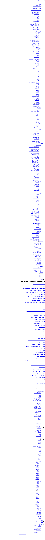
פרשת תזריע (37, 484)
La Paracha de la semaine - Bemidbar (34, 151)
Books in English (38, 264)
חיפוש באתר (39, 3)
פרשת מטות (37, 497)
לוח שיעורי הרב (39, 9)
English (40, 276)
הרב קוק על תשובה (36, 139)
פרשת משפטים (37, 476)
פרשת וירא (37, 464)
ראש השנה (37, 60)
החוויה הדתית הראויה (40, 377)
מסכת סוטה (37, 95)
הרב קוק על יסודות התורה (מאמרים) (37, 313)
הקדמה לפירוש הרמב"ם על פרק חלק (34, 111)
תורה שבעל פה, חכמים (38, 103)
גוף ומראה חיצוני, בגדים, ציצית (37, 254)
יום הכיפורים (37, 205)
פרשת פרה (39, 458)
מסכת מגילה (37, 92)
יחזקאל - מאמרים (37, 221)
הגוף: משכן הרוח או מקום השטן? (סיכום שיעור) (35, 292)
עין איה (38, 132)
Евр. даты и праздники (37, 416)
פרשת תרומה (37, 477)
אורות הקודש (37, 131)
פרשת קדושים (37, 487)
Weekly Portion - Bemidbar (35, 162)
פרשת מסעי (37, 498)
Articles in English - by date (35, 158)
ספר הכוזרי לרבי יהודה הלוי (37, 229)
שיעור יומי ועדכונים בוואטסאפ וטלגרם (36, 10)
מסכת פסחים (37, 87)
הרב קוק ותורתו (39, 232)
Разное (38, 174)
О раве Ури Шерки (38, 269)
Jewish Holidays (37, 159)
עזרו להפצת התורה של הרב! (22, 534)
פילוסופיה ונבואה (41, 336)
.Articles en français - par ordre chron (34, 147)
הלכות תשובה (37, 113)
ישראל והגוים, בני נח (36, 38)
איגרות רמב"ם (37, 112)
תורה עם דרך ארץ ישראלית (39, 298)
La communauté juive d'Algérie (35, 154)
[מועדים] (38, 193)
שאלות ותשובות (41, 241)
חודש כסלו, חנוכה (37, 63)
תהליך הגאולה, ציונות (36, 185)
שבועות (38, 55)
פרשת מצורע (37, 485)
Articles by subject (38, 403)
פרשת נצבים (37, 505)
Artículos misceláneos (36, 180)
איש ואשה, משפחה (36, 190)
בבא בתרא (37, 98)
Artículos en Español (38, 175)
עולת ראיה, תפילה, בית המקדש (35, 134)
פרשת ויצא (37, 467)
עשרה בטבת (37, 207)
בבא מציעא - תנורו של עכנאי (35, 97)
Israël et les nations (38, 399)
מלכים (38, 75)
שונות (38, 192)
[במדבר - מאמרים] (36, 490)
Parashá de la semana (36, 178)
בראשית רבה (37, 83)
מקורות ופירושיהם (38, 245)
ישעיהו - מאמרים (37, 219)
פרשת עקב (37, 501)
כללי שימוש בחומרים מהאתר (37, 6)
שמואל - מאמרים (39, 510)
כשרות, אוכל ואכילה (38, 255)
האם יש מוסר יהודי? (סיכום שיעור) (37, 290)
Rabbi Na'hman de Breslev (35, 27)
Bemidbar (39, 397)
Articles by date (39, 404)
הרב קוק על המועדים (36, 236)
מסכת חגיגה (37, 93)
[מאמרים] (40, 143)
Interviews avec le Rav (36, 155)
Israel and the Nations (36, 166)
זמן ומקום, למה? (41, 338)
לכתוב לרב (41, 272)
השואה (38, 188)
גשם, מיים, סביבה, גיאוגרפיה (35, 45)
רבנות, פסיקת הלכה (36, 105)
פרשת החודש (39, 459)
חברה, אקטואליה (37, 37)
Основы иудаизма (36, 171)
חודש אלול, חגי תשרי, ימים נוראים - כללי (34, 59)
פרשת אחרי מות (37, 486)
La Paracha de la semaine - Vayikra (34, 150)
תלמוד (38, 225)
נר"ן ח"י (43, 331)
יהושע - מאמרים (37, 216)
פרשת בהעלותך (37, 492)
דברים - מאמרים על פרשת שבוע (35, 215)
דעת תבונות (37, 125)
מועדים (40, 193)
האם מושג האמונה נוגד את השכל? (38, 365)
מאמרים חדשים (39, 144)
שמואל (38, 74)
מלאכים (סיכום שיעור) (40, 319)
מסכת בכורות (37, 102)
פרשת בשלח (37, 475)
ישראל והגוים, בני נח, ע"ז (37, 433)
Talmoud (38, 20)
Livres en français (38, 263)
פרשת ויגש (38, 470)
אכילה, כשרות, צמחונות (36, 43)
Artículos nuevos (37, 177)
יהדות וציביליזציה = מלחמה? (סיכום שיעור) (36, 294)
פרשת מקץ (37, 469)
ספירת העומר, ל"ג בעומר (36, 51)
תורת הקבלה (37, 227)
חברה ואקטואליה (37, 184)
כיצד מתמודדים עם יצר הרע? (39, 369)
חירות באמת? (42, 333)
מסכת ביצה (37, 90)
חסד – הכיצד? (42, 350)
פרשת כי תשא (37, 479)
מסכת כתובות (37, 94)
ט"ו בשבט (38, 65)
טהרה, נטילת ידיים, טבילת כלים (37, 256)
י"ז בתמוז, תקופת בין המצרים (35, 200)
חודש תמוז (38, 56)
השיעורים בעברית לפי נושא (37, 7)
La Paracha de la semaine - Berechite (34, 148)
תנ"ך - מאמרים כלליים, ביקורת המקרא (34, 211)
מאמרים (42, 143)
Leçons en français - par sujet (35, 12)
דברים (38, 72)
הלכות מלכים (37, 114)
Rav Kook (37, 28)
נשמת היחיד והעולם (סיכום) (39, 354)
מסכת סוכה (37, 89)
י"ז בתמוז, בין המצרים (36, 57)
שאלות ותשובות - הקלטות (35, 46)
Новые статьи (37, 169)
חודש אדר (39, 455)
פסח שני (38, 197)
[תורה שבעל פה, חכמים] (34, 103)
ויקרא (38, 70)
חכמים (40, 518)
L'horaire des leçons (36, 14)
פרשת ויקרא (37, 482)
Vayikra (38, 17)
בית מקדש (39, 432)
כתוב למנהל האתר (38, 5)
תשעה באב (37, 201)
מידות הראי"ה (37, 234)
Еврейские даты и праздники (35, 170)
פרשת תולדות (37, 466)
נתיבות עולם (37, 121)
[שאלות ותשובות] (38, 241)
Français (40, 275)
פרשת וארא (37, 473)
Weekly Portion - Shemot (35, 160)
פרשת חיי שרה (37, 465)
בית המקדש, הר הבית (38, 250)
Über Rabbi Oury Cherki (37, 271)
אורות (38, 130)
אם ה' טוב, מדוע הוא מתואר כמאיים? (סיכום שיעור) (34, 288)
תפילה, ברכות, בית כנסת (38, 247)
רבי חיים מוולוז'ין (39, 128)
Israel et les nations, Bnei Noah (35, 25)
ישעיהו (38, 76)
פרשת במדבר (37, 491)
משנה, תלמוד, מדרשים (38, 81)
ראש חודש (38, 194)
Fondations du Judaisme (36, 152)
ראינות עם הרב (37, 191)
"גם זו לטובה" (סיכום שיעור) (39, 323)
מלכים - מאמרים (37, 218)
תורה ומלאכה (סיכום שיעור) (39, 315)
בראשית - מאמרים (38, 461)
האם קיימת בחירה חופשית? (39, 371)
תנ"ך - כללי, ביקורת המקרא (35, 68)
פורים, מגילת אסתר (36, 66)
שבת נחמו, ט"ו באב (36, 58)
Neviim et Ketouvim (36, 19)
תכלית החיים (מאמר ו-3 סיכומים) (38, 344)
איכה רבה (38, 84)
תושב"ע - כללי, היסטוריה (36, 104)
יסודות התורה (37, 182)
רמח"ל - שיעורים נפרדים (36, 127)
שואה (38, 39)
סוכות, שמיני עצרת (36, 62)
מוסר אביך (38, 135)
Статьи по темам (36, 168)
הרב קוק (40, 129)
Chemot (38, 16)
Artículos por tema (36, 176)
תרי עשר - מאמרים (38, 514)
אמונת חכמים (42, 327)
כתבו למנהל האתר (22, 535)
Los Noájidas (37, 179)
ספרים (42, 261)
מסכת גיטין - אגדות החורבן (35, 96)
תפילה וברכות (39, 107)
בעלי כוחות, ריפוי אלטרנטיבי (37, 258)
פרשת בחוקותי (37, 489)
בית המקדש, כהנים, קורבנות (35, 41)
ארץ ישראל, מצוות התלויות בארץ (34, 40)
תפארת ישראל (37, 118)
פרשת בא (38, 474)
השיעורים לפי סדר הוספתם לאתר (36, 8)
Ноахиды (38, 173)
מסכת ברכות (37, 85)
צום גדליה (38, 61)
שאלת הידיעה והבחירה (40, 373)
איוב (38, 80)
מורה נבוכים (37, 115)
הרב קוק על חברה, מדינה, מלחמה (34, 239)
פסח (38, 50)
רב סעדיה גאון (39, 108)
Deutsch (40, 278)
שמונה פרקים (37, 110)
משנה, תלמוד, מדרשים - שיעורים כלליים (34, 82)
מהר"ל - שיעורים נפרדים (36, 122)
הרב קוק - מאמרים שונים (36, 240)
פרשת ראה (37, 502)
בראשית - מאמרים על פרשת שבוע (34, 212)
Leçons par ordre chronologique (34, 13)
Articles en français (38, 145)
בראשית (38, 69)
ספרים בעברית (39, 262)
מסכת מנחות (37, 101)
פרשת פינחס (37, 496)
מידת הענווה (42, 362)
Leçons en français (38, 11)
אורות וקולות (42, 348)
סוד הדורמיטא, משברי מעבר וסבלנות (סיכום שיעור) (34, 302)
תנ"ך (40, 67)
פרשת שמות (37, 472)
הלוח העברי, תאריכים (38, 259)
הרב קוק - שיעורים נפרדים (35, 141)
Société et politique (36, 23)
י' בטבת (38, 64)
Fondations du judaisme (36, 21)
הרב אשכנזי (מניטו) (38, 142)
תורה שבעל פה (37, 226)
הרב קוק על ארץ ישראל (36, 140)
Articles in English (38, 156)
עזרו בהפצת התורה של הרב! (41, 382)
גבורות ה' (38, 117)
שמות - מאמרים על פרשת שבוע (35, 213)
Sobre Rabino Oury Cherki (37, 270)
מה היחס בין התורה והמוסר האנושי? (37, 375)
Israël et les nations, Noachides (35, 153)
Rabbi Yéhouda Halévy (36, 26)
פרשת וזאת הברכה (36, 507)
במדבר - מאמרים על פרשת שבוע (35, 214)
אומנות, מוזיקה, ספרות (38, 260)
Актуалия (37, 172)
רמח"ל (40, 123)
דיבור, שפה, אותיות (36, 36)
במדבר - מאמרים (39, 490)
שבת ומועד (39, 248)
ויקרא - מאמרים (39, 481)
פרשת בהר (37, 488)
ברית (44, 309)
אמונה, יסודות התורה (36, 33)
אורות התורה (39, 526)
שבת (38, 49)
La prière (38, 22)
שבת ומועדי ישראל (38, 48)
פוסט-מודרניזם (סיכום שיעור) (39, 286)
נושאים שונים (37, 47)
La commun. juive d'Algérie (37, 400)
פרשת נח (38, 463)
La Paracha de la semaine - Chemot (34, 149)
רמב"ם (40, 109)
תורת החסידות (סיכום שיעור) (39, 284)
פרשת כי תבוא (37, 504)
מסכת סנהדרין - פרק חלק (36, 99)
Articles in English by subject (35, 157)
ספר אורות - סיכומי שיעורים (35, 233)
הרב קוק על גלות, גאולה (36, 238)
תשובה (38, 183)
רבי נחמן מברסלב (39, 231)
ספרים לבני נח (39, 265)
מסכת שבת (37, 86)
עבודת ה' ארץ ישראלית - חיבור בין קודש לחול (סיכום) (34, 360)
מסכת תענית (37, 91)
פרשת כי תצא (37, 503)
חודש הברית (42, 306)
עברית (40, 274)
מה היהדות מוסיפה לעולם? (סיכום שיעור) (36, 296)
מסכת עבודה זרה (37, 100)
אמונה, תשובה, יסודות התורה (37, 244)
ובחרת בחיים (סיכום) (40, 356)
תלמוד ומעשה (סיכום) (40, 352)
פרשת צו (38, 483)
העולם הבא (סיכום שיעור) (39, 321)
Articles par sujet (38, 392)
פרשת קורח (37, 494)
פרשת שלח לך (37, 493)
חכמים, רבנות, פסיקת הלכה (37, 246)
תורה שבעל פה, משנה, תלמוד (37, 223)
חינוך (38, 42)
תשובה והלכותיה (37, 35)
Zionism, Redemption (36, 165)
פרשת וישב (37, 468)
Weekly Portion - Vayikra (35, 161)
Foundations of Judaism (36, 164)
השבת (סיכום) (42, 342)
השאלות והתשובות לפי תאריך (37, 243)
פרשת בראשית (37, 462)
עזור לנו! (40, 4)
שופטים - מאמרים (37, 217)
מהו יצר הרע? (42, 367)
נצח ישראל (37, 119)
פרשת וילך (38, 506)
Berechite (38, 15)
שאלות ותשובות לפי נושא (37, 242)
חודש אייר (38, 52)
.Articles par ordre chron (37, 393)
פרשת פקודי (37, 480)
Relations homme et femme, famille (34, 24)
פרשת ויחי (38, 471)
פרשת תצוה (37, 478)
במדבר (38, 71)
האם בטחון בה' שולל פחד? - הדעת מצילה (36, 340)
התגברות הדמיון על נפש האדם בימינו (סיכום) (35, 346)
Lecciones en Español (38, 31)
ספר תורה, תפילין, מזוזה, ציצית (35, 44)
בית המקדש (37, 186)
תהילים (38, 79)
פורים (40, 457)
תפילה (40, 228)
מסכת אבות (37, 224)
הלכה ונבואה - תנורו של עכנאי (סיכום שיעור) (35, 311)
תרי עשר (38, 78)
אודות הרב (41, 266)
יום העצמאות (37, 53)
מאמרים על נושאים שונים (37, 181)
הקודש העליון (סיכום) (40, 304)
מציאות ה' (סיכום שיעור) (39, 329)
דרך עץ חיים (37, 126)
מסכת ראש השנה (37, 88)
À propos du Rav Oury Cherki (37, 268)
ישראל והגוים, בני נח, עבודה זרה (35, 187)
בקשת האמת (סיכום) (40, 358)
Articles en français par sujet (35, 146)
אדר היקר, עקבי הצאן (36, 133)
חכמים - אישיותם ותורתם (36, 106)
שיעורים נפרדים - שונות (38, 32)
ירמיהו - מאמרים (37, 220)
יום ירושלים (37, 54)
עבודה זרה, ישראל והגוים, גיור (37, 252)
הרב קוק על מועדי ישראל (36, 138)
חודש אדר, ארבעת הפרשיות (35, 209)
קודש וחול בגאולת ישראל (39, 325)
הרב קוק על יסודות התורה (35, 237)
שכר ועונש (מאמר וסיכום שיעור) (38, 317)
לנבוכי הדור (37, 136)
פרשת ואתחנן (37, 500)
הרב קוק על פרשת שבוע (36, 137)
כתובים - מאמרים (37, 222)
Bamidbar (38, 18)
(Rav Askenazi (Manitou (36, 29)
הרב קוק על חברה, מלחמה (37, 531)
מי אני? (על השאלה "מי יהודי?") (38, 300)
